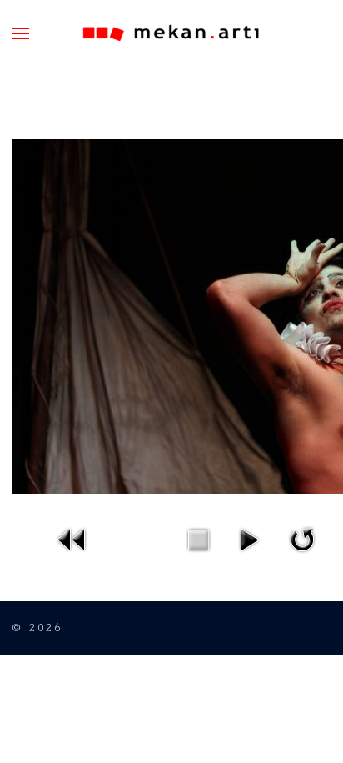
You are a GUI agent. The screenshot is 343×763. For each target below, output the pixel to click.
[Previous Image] (72, 538)
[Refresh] (302, 538)
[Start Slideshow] (249, 538)
